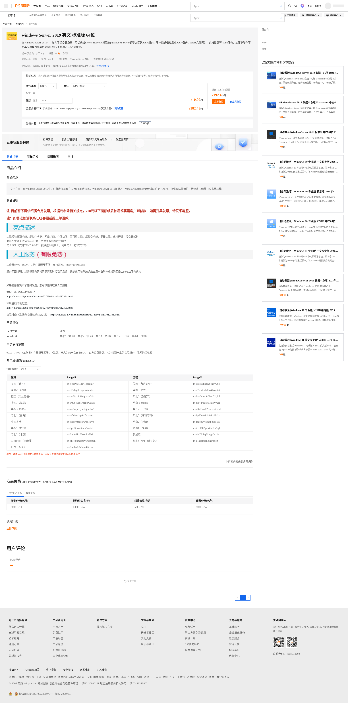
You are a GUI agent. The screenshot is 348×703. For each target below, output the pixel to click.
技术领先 (14, 638)
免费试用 (58, 632)
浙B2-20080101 (90, 683)
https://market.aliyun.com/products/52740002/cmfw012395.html (85, 314)
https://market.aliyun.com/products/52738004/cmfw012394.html (40, 296)
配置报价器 (59, 650)
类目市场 (55, 15)
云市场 (109, 6)
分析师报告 (15, 655)
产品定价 (58, 644)
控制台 (318, 5)
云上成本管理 (61, 655)
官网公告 (234, 644)
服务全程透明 (69, 139)
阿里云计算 (119, 677)
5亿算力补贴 (192, 644)
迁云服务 (234, 638)
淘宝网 (30, 677)
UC (152, 677)
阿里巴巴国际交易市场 (71, 677)
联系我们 (85, 669)
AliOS (131, 677)
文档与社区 (73, 6)
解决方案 (58, 6)
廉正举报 (51, 669)
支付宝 (181, 677)
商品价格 (32, 156)
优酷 (165, 677)
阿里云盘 (214, 677)
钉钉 (172, 677)
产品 (47, 6)
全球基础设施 (16, 632)
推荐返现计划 (193, 650)
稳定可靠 (14, 644)
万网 (139, 677)
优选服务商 (122, 139)
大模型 (37, 6)
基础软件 (20, 24)
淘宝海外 (202, 677)
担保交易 (48, 139)
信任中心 (234, 655)
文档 (143, 627)
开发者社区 (147, 632)
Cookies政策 (33, 669)
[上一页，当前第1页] (237, 598)
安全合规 (14, 650)
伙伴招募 (98, 15)
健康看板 (234, 650)
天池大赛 (146, 638)
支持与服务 (137, 6)
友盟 (158, 677)
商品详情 (12, 156)
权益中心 (88, 6)
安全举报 (68, 669)
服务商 (265, 29)
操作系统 (32, 24)
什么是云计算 (16, 627)
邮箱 (264, 49)
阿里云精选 (70, 15)
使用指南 (53, 156)
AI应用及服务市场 (38, 15)
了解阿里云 (153, 6)
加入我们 (102, 669)
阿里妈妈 (98, 677)
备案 (309, 5)
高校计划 (190, 638)
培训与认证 (147, 644)
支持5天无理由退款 (96, 139)
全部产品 (58, 627)
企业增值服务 (237, 632)
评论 (70, 156)
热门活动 (84, 15)
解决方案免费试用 (195, 632)
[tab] (15, 493)
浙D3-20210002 (139, 683)
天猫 (38, 677)
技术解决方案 (105, 627)
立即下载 (12, 528)
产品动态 (58, 638)
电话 (264, 43)
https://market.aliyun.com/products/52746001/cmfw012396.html (40, 307)
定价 (99, 6)
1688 (89, 677)
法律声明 (14, 669)
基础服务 (234, 627)
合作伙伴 (122, 6)
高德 (146, 677)
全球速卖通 (49, 677)
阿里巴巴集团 (16, 677)
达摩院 (191, 677)
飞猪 (108, 677)
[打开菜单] (6, 6)
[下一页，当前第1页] (247, 598)
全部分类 (7, 24)
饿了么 (225, 677)
